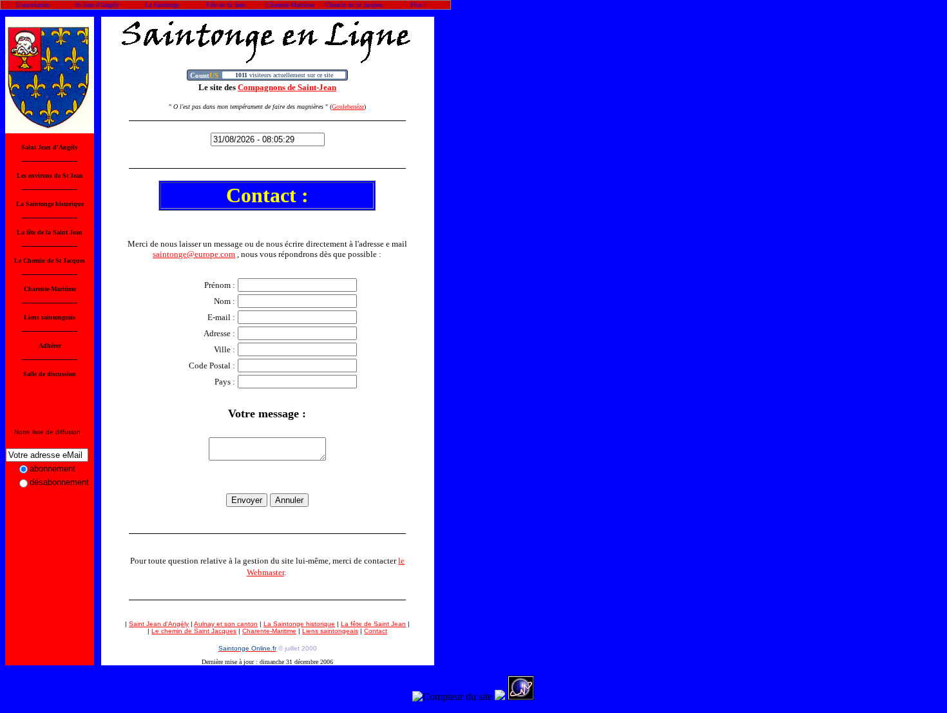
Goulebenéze (348, 106)
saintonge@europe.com (194, 254)
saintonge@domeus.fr (46, 438)
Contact (375, 630)
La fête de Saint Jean (373, 623)
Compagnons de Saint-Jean (287, 87)
